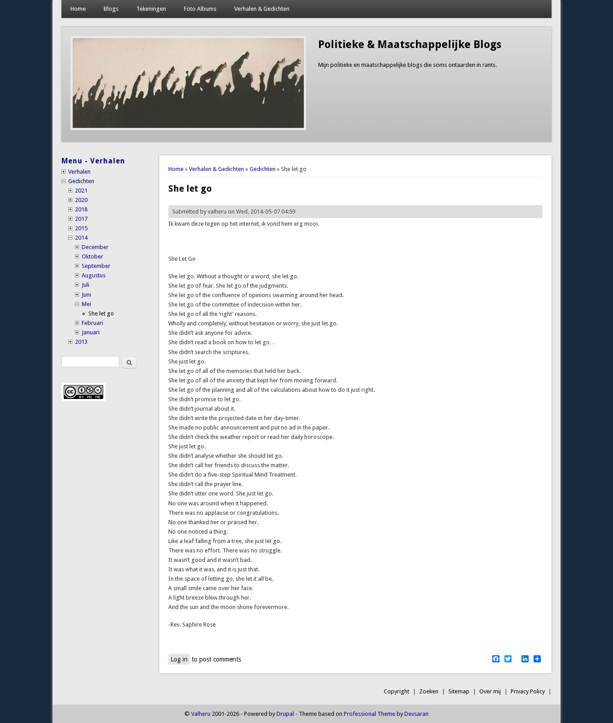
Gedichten (263, 169)
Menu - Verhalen (93, 161)
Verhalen (79, 171)
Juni (86, 294)
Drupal (285, 713)
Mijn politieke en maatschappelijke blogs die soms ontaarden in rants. (407, 64)
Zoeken (428, 691)
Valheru (200, 713)
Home (78, 8)
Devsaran (416, 713)
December (95, 247)
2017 (81, 218)
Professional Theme (369, 713)
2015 (81, 228)
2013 (81, 341)
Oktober (92, 256)
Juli (85, 284)
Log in (179, 659)
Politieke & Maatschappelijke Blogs (409, 44)
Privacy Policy (528, 691)
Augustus (93, 275)
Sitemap (458, 691)
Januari (91, 332)
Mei (86, 304)
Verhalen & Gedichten (261, 8)
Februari (92, 323)
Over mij (490, 691)
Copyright (396, 691)
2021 (81, 190)
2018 (81, 209)
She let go (101, 313)
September (96, 266)
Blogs (111, 8)
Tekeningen (151, 8)
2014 (81, 237)
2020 (81, 200)
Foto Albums (200, 8)
